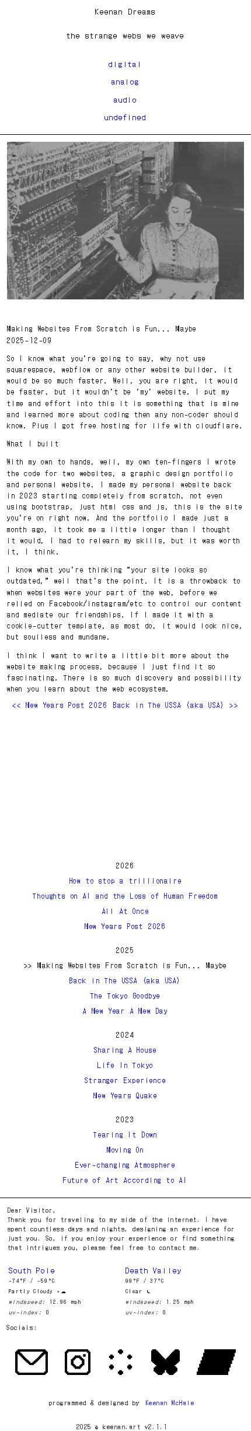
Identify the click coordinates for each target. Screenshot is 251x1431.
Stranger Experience (125, 1080)
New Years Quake (125, 1095)
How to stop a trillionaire (125, 880)
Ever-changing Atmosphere (125, 1165)
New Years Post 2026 (125, 926)
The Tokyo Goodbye (125, 995)
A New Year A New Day (125, 1010)
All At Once (125, 911)
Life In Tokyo (125, 1065)
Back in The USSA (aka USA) (125, 980)
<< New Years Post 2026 (60, 705)
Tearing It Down (125, 1134)
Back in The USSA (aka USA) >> (176, 705)
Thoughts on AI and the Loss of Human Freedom (125, 896)
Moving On (125, 1149)
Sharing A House (125, 1050)
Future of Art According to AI (125, 1180)
